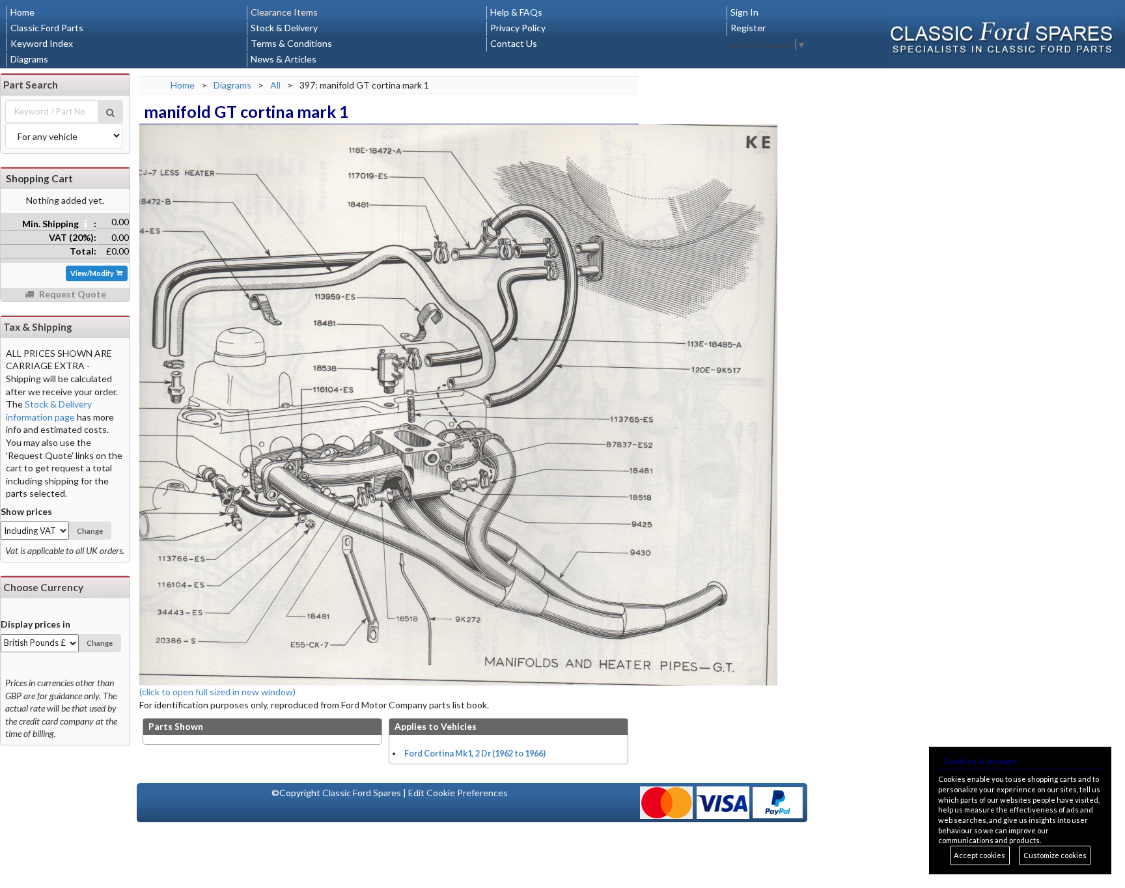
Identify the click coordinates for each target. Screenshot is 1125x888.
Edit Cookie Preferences (458, 792)
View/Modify (92, 273)
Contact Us (513, 43)
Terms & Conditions (291, 43)
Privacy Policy (518, 27)
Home (22, 12)
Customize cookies (1055, 855)
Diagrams (29, 58)
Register (748, 27)
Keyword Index (41, 43)
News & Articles (283, 58)
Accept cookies (979, 855)
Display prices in (35, 624)
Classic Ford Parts (46, 27)
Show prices (26, 511)
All (275, 84)
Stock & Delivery (284, 27)
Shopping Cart (39, 178)
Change (90, 531)
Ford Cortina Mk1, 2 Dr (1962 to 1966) (475, 753)
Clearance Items (284, 12)
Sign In (744, 12)
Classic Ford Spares (361, 792)
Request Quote (71, 293)
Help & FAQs (516, 12)
